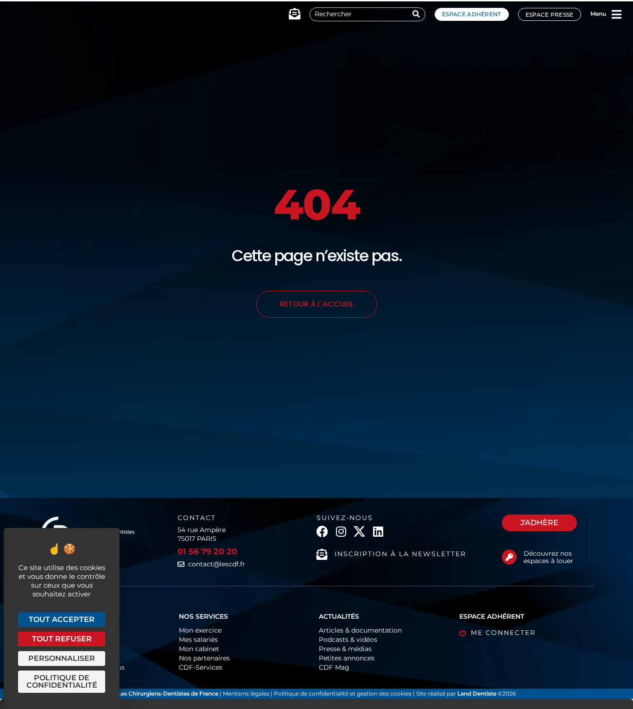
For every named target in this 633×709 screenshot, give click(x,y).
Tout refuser (62, 638)
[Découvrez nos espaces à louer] (509, 557)
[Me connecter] (462, 633)
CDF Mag (334, 667)
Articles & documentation (360, 630)
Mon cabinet (199, 649)
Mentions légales (247, 693)
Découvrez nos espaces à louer (548, 557)
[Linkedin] (378, 531)
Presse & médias (345, 649)
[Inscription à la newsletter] (322, 554)
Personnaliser (61, 658)
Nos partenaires (204, 658)
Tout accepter (62, 619)
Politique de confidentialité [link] (61, 681)
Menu (598, 13)
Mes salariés (198, 639)
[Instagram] (341, 531)
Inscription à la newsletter (400, 554)
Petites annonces (346, 658)
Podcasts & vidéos (348, 639)
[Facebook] (322, 531)
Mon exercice (200, 630)
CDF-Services (200, 667)
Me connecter (503, 632)
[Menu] (616, 14)
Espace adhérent (471, 14)
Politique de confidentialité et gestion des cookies (342, 693)
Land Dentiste (476, 693)
